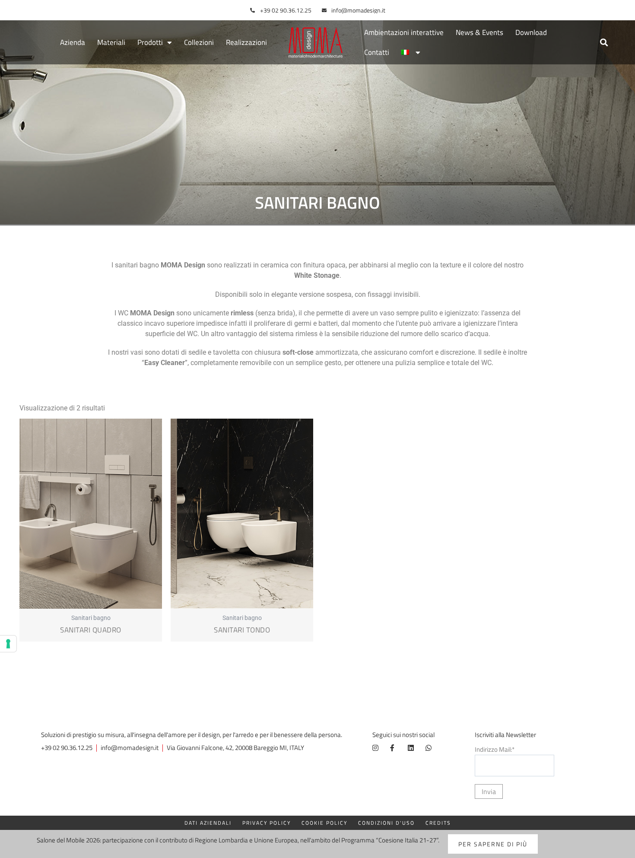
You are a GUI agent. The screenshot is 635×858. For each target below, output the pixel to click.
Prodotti (150, 42)
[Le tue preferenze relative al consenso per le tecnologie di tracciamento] (8, 644)
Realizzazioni (246, 42)
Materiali (111, 42)
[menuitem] (410, 52)
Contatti (376, 52)
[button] (604, 42)
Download (531, 32)
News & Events (479, 32)
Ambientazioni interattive (404, 32)
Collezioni (199, 42)
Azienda (72, 42)
